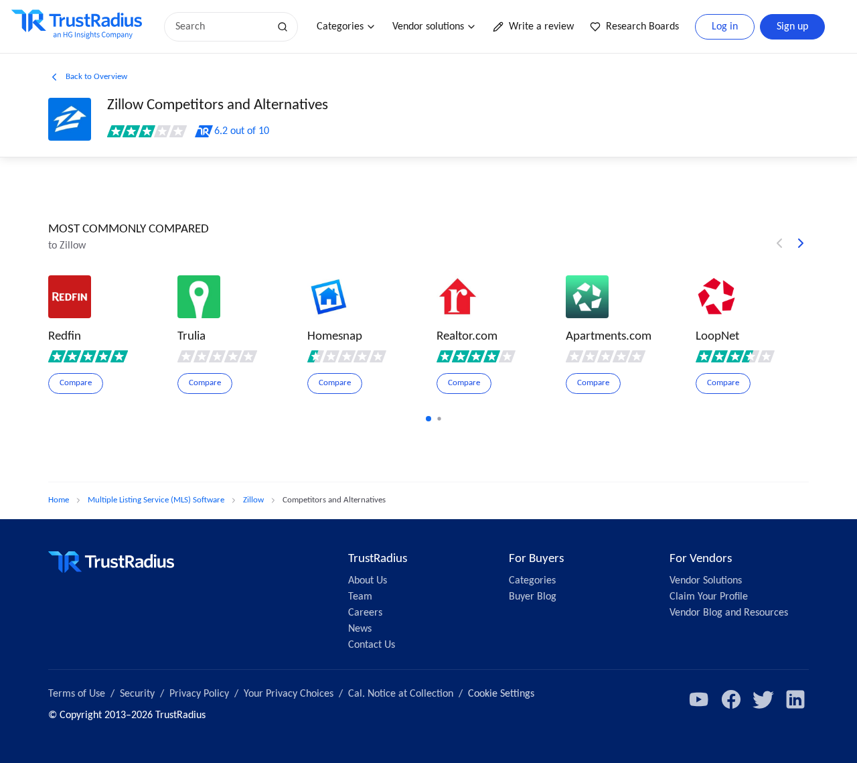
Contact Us (371, 645)
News (360, 629)
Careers (365, 613)
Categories (340, 26)
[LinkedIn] (795, 699)
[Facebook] (731, 699)
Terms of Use (76, 694)
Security (137, 694)
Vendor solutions (428, 26)
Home (58, 500)
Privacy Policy (199, 694)
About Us (367, 580)
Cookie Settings (501, 694)
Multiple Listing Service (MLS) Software (156, 500)
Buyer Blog (532, 597)
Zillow (253, 500)
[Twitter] (763, 699)
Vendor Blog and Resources (729, 613)
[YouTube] (699, 699)
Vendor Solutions (706, 580)
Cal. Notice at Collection (400, 694)
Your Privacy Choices (288, 694)
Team (360, 597)
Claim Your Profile (709, 597)
